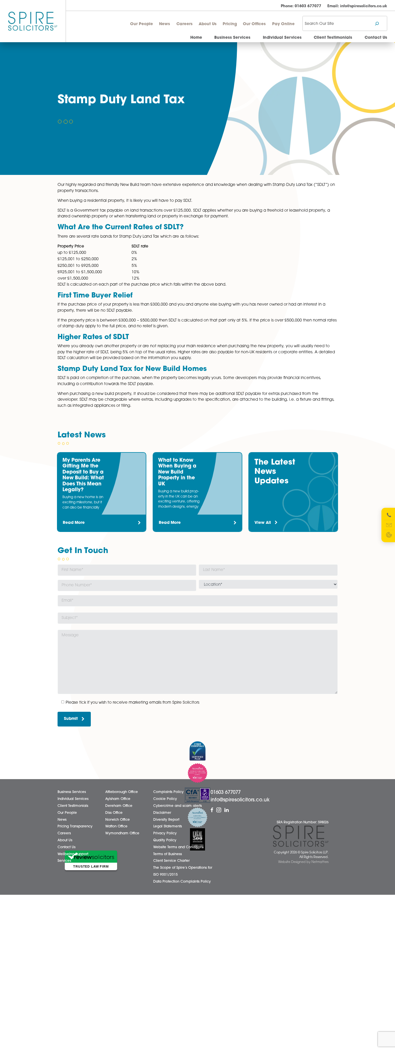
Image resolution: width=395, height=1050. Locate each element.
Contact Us (376, 38)
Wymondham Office (122, 833)
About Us (208, 24)
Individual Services (282, 38)
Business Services (232, 38)
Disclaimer (162, 813)
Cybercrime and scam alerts (177, 806)
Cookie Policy (165, 799)
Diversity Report (166, 820)
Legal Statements (167, 826)
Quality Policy (164, 840)
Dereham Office (118, 806)
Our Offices (254, 24)
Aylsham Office (117, 799)
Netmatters (319, 862)
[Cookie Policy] (389, 535)
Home (196, 38)
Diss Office (114, 813)
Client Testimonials (333, 38)
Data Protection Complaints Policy (182, 881)
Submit (71, 719)
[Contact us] (389, 525)
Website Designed (292, 862)
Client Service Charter (171, 861)
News (164, 24)
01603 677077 (301, 6)
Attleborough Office (121, 792)
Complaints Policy (168, 792)
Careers (184, 24)
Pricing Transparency (75, 826)
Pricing (230, 24)
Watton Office (116, 826)
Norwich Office (117, 820)
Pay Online (283, 24)
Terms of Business (167, 854)
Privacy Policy (165, 833)
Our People (141, 24)
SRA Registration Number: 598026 (302, 822)
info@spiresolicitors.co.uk (357, 6)
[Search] (377, 23)
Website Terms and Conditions (178, 847)
